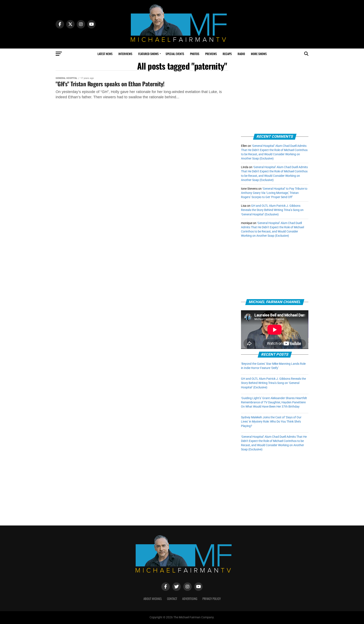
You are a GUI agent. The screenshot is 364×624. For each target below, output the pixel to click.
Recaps (227, 53)
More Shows (259, 53)
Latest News (105, 53)
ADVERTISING (189, 598)
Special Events (175, 53)
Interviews (125, 53)
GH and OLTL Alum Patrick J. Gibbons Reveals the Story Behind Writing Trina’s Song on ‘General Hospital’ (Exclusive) (272, 210)
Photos (194, 53)
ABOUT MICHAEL (152, 598)
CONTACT (172, 598)
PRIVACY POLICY (211, 598)
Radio (241, 53)
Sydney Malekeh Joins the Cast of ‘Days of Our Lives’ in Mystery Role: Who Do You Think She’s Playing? (271, 422)
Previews (211, 53)
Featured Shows (148, 53)
